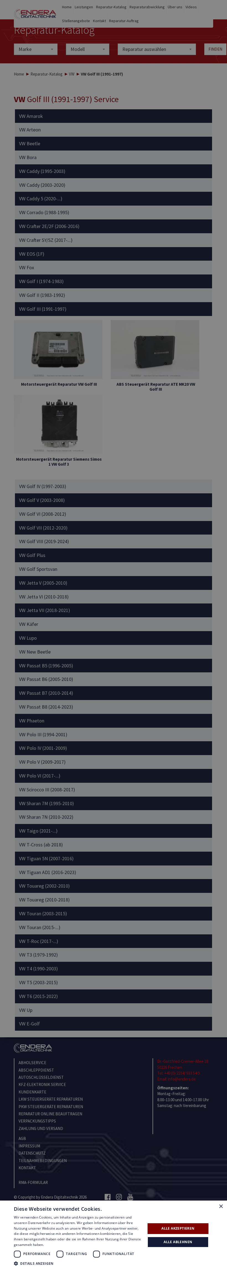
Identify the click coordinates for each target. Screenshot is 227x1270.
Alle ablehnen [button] (178, 1242)
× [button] (221, 1206)
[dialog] (113, 635)
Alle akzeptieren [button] (177, 1228)
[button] (78, 1263)
